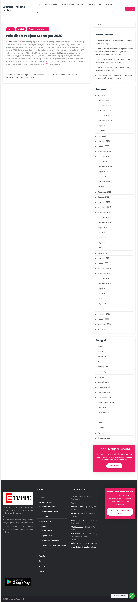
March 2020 (103, 309)
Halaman (81, 4)
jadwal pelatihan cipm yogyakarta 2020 (66, 50)
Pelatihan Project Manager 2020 (34, 35)
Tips (99, 417)
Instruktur (45, 516)
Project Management (38, 29)
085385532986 (77, 527)
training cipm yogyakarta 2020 (30, 64)
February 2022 (104, 202)
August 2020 (103, 288)
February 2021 (103, 258)
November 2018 (104, 324)
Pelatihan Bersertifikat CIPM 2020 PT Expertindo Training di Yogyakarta (37, 58)
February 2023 (104, 182)
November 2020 (104, 273)
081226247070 (77, 507)
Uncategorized (104, 438)
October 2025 (103, 115)
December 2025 (104, 105)
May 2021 (101, 243)
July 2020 (101, 293)
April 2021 (101, 248)
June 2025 (102, 136)
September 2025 (105, 120)
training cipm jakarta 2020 (60, 61)
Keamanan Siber (105, 392)
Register (93, 4)
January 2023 (103, 187)
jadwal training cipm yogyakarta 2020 (64, 56)
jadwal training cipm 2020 (17, 53)
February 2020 (104, 314)
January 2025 (103, 146)
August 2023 (103, 171)
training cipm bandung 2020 (34, 61)
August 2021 (102, 227)
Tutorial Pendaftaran (50, 540)
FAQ (43, 551)
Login (130, 9)
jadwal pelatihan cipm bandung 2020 (47, 47)
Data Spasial (103, 367)
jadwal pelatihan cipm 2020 (18, 47)
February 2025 (104, 141)
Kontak (109, 4)
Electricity (102, 372)
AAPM (10, 29)
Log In (117, 4)
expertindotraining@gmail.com (84, 547)
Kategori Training (48, 506)
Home (39, 4)
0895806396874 (77, 520)
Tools (100, 422)
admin (14, 41)
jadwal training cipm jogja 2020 (32, 56)
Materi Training (51, 4)
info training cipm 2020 (32, 41)
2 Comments (54, 64)
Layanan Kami (47, 535)
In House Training (105, 387)
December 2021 (104, 207)
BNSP (100, 361)
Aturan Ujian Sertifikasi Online (53, 546)
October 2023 (103, 161)
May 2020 (102, 304)
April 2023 (102, 176)
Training (101, 428)
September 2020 (105, 283)
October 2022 (103, 197)
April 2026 (102, 95)
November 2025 (104, 110)
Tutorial (101, 433)
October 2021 (103, 217)
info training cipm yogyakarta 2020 (65, 44)
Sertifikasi (102, 407)
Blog (101, 4)
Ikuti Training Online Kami (120, 511)
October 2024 (104, 156)
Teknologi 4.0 (103, 412)
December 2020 (104, 268)
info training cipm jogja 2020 (36, 44)
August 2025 (103, 126)
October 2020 (103, 278)
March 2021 (102, 253)
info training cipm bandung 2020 (57, 41)
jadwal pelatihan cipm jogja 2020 (33, 50)
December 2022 (104, 192)
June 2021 (102, 237)
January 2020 (103, 319)
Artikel (21, 29)
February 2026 (104, 100)
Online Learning (104, 397)
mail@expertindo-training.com (84, 543)
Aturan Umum (68, 4)
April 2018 (102, 329)
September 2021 (104, 222)
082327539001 (76, 533)
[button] (36, 13)
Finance (101, 377)
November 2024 (104, 151)
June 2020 (102, 298)
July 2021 (101, 232)
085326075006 (77, 513)
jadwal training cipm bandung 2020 (45, 53)
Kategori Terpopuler (50, 511)
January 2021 (103, 263)
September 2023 (105, 166)
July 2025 (101, 131)
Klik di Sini (114, 466)
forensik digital (104, 382)
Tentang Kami (47, 530)
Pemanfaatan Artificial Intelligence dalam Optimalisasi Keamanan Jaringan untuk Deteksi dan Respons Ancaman (114, 52)
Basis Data (102, 356)
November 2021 (104, 212)
